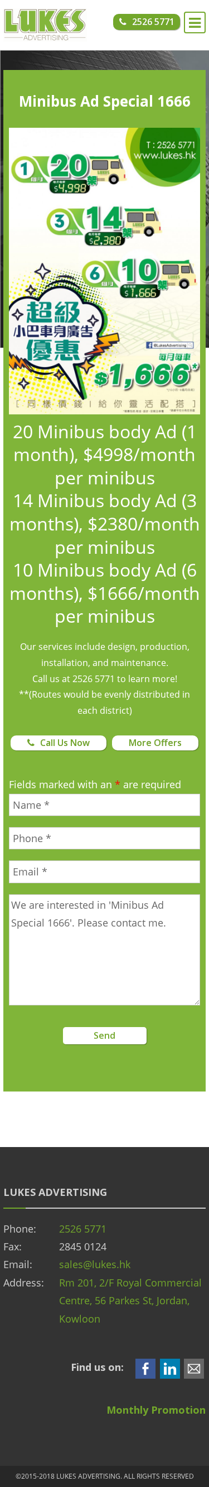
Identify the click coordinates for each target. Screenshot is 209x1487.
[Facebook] (145, 1367)
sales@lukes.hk (94, 1264)
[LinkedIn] (170, 1367)
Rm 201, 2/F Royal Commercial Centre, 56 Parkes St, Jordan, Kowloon (130, 1300)
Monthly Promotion (156, 1409)
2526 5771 (82, 1228)
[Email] (194, 1367)
